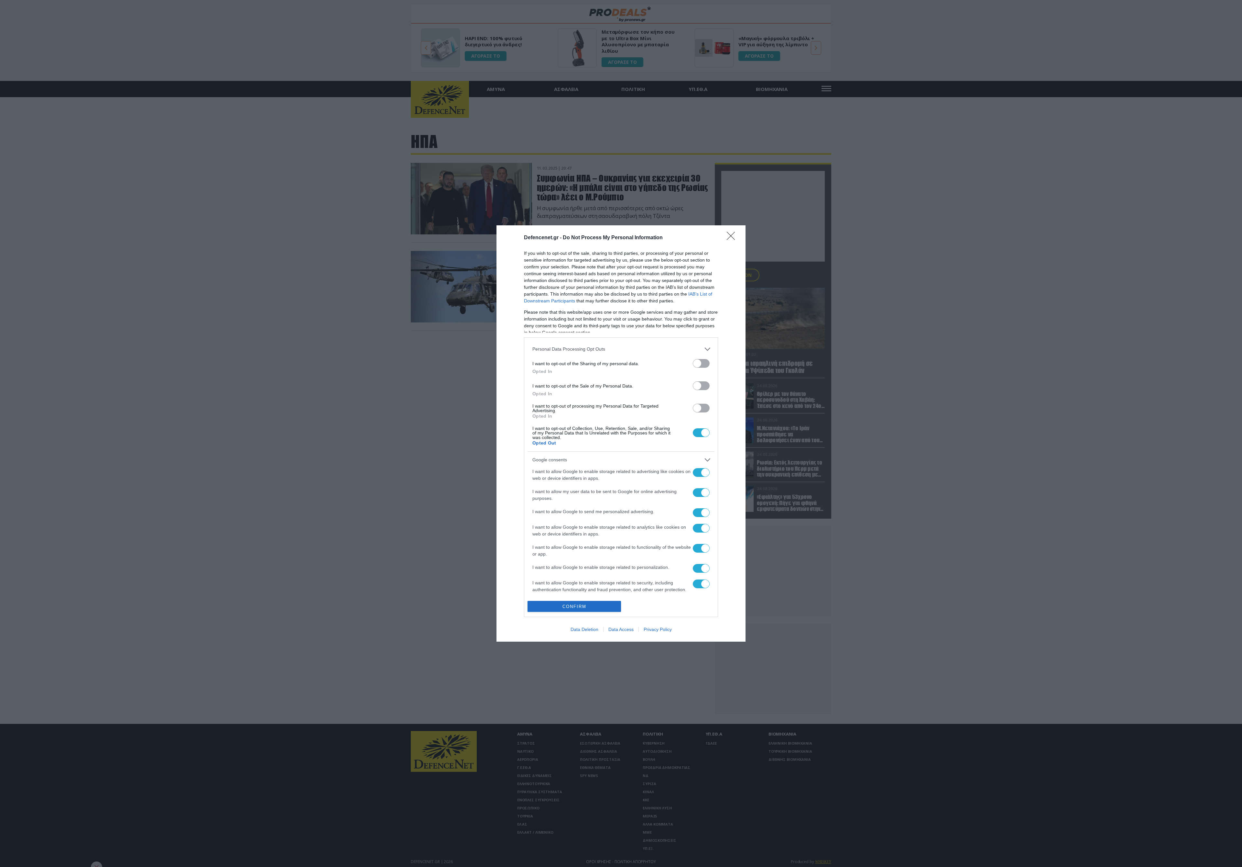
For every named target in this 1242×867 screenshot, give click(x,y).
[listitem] (621, 349)
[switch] (701, 363)
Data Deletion (584, 629)
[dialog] (621, 433)
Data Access (621, 629)
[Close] (733, 238)
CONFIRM (574, 606)
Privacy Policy (658, 629)
